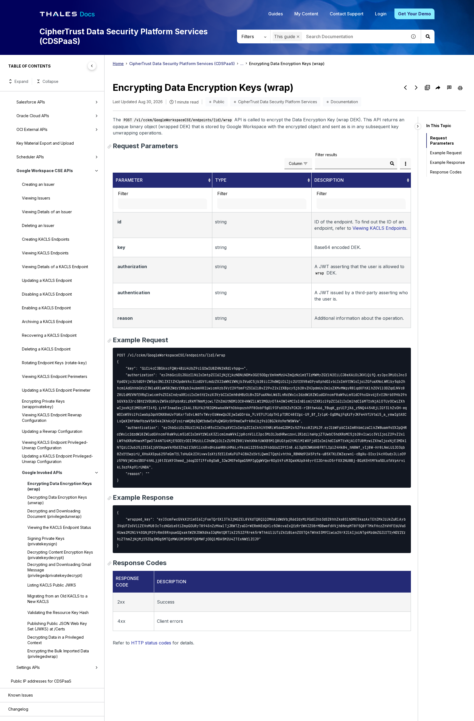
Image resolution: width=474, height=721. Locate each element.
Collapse (50, 81)
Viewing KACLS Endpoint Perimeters (54, 376)
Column (295, 163)
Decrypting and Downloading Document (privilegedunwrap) (54, 514)
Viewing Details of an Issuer (47, 211)
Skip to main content (24, 6)
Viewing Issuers (36, 198)
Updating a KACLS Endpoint (47, 280)
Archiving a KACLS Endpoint (47, 321)
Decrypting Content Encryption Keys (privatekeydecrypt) (60, 555)
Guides (275, 13)
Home (118, 63)
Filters (247, 36)
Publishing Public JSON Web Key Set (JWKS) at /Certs (57, 626)
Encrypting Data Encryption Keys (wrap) (59, 486)
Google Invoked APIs (42, 472)
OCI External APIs (31, 129)
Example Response (447, 162)
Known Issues (20, 695)
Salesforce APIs (30, 102)
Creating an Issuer (38, 184)
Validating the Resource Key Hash (58, 612)
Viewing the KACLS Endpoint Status (59, 527)
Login (380, 13)
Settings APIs (28, 667)
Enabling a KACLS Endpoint (46, 307)
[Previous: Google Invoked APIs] (405, 87)
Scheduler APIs (30, 157)
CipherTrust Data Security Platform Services (277, 101)
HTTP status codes (151, 643)
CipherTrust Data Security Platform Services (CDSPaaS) (182, 63)
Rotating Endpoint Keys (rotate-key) (54, 362)
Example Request (446, 152)
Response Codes (446, 172)
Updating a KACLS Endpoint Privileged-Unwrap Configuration (57, 459)
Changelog (18, 709)
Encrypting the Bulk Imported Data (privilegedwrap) (58, 654)
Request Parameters (442, 140)
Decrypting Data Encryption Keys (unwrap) (57, 500)
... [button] (242, 63)
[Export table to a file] (405, 163)
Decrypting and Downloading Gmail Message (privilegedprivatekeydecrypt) (59, 570)
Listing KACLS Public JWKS (51, 585)
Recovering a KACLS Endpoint (49, 335)
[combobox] (338, 36)
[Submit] (392, 163)
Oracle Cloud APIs (32, 115)
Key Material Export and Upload (45, 143)
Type (221, 180)
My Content (306, 13)
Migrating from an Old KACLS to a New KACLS (57, 599)
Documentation (344, 101)
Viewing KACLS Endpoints (45, 253)
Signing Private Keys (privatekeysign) (45, 541)
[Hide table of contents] (92, 66)
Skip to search (67, 6)
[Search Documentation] (428, 36)
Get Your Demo (414, 13)
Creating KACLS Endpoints (45, 239)
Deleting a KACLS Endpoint (46, 349)
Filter (123, 193)
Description (329, 180)
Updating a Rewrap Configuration (52, 431)
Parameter (129, 180)
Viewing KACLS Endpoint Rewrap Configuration (52, 418)
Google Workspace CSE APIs (44, 170)
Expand (21, 81)
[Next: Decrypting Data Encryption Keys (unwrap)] (416, 87)
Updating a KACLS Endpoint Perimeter (56, 390)
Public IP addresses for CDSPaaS (41, 681)
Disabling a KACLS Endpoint (47, 294)
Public (218, 101)
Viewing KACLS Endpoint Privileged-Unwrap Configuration (55, 445)
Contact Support (346, 13)
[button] (298, 37)
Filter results (326, 154)
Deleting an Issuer (38, 225)
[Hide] (418, 126)
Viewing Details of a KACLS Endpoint (55, 266)
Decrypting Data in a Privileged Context (55, 640)
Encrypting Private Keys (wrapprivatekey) (43, 404)
